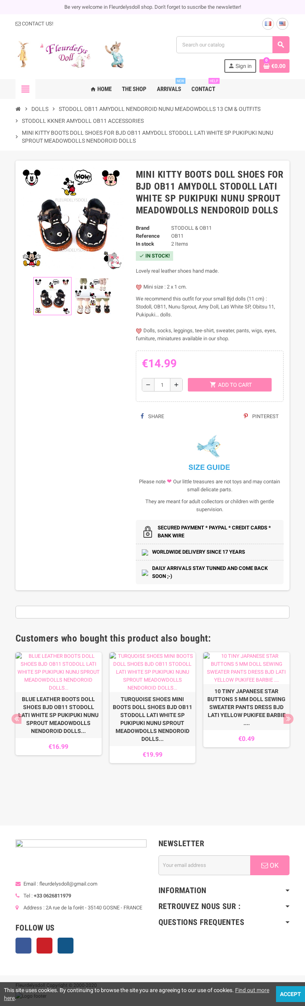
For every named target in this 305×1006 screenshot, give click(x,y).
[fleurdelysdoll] (70, 54)
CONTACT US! (37, 24)
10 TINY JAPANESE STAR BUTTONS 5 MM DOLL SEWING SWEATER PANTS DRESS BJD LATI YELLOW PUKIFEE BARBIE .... (246, 707)
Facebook (23, 946)
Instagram (65, 946)
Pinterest (265, 416)
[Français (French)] (268, 24)
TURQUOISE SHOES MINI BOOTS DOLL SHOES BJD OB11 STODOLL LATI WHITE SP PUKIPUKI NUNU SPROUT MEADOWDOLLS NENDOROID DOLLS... (152, 719)
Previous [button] (16, 719)
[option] (59, 727)
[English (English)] (282, 24)
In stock (145, 244)
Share (155, 416)
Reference (148, 236)
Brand (142, 228)
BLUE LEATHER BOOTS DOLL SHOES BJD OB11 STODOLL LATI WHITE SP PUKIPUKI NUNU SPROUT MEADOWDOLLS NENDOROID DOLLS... (58, 715)
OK (273, 865)
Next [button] (288, 719)
